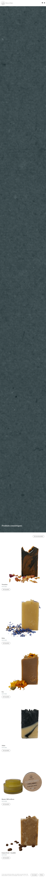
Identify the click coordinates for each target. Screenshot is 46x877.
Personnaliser (25, 875)
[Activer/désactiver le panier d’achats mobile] (42, 2)
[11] (23, 540)
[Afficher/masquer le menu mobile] (44, 2)
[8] (23, 594)
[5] (23, 648)
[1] (23, 755)
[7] (23, 809)
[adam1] (23, 701)
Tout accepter (34, 874)
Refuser (41, 874)
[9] (23, 862)
